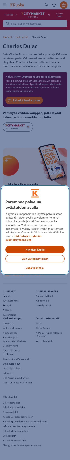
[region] (35, 230)
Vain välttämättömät (35, 258)
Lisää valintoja (34, 267)
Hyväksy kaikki (35, 249)
